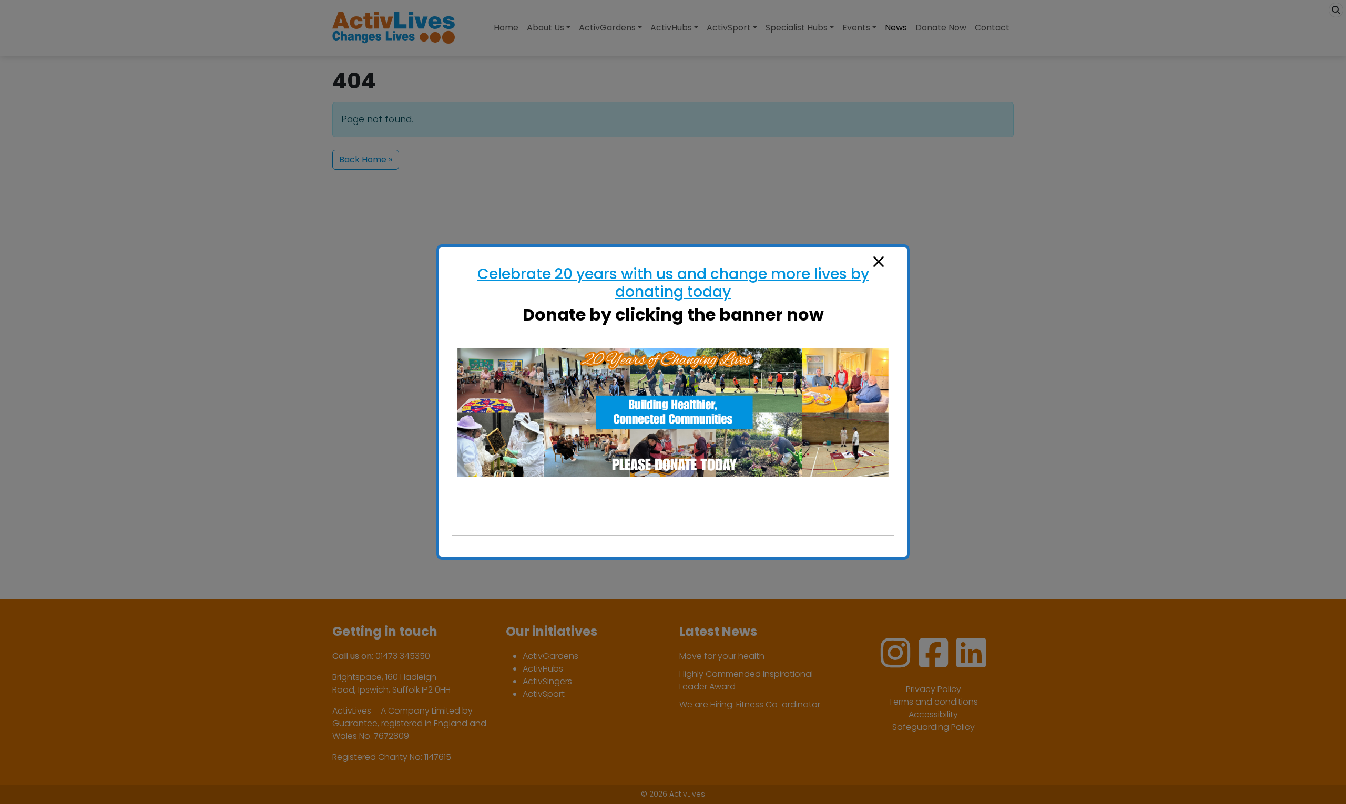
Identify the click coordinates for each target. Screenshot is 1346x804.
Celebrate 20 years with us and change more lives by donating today (673, 283)
